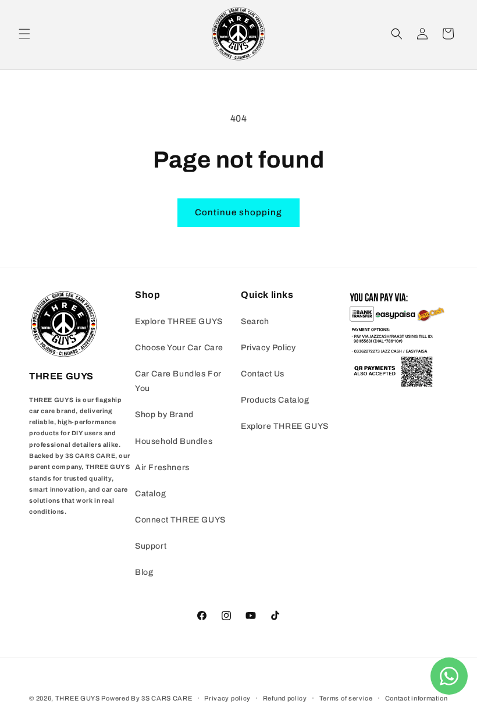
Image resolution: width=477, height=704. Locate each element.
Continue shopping (238, 212)
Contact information (416, 698)
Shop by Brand (164, 414)
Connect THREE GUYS (180, 519)
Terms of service (346, 698)
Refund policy (285, 698)
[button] (24, 34)
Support (150, 546)
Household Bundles (173, 441)
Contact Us (262, 373)
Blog (144, 572)
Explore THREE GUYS (179, 321)
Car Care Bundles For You (178, 381)
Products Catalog (275, 400)
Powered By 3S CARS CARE (146, 698)
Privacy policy (227, 698)
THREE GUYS (77, 698)
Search (255, 321)
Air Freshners (162, 467)
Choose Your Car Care (179, 347)
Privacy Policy (268, 347)
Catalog (150, 493)
